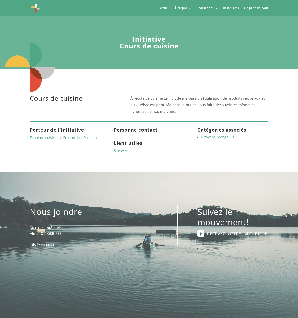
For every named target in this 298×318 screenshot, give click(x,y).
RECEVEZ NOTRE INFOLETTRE (237, 233)
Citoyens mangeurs (217, 136)
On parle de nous (256, 8)
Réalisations (205, 8)
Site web (121, 150)
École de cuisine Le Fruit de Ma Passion (63, 137)
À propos (181, 8)
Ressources (231, 8)
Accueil (164, 8)
